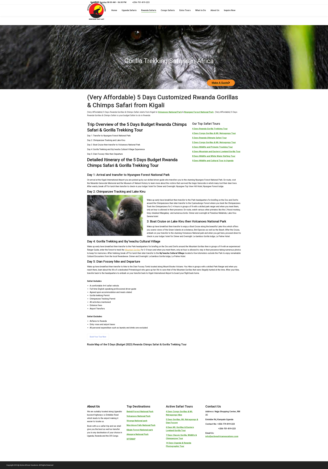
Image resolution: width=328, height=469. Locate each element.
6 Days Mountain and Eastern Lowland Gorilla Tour (216, 151)
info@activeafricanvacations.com (221, 436)
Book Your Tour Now (98, 337)
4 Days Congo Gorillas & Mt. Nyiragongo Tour (214, 133)
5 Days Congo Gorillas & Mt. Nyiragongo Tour (214, 142)
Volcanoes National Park (170, 112)
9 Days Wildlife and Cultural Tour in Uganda (212, 160)
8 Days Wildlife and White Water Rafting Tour (213, 156)
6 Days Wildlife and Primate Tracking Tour (212, 147)
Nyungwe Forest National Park (199, 112)
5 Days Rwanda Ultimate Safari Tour (209, 138)
